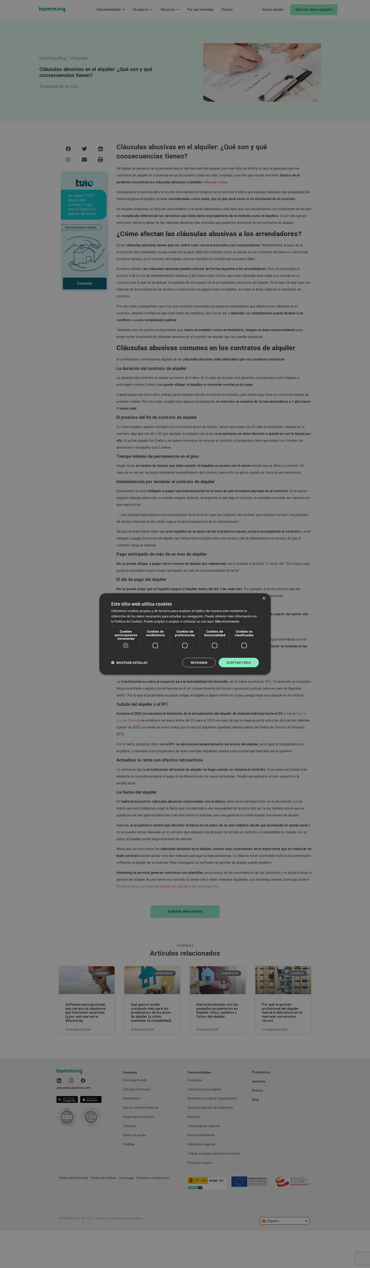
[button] (129, 663)
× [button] (263, 598)
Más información (227, 621)
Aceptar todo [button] (239, 662)
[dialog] (185, 634)
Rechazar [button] (199, 662)
